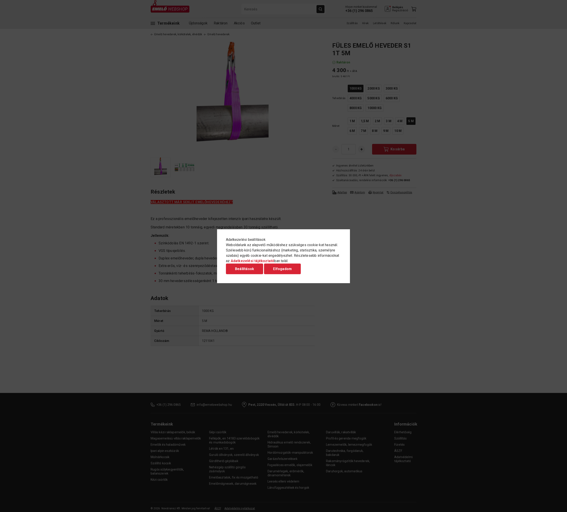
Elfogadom (282, 269)
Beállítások (244, 269)
